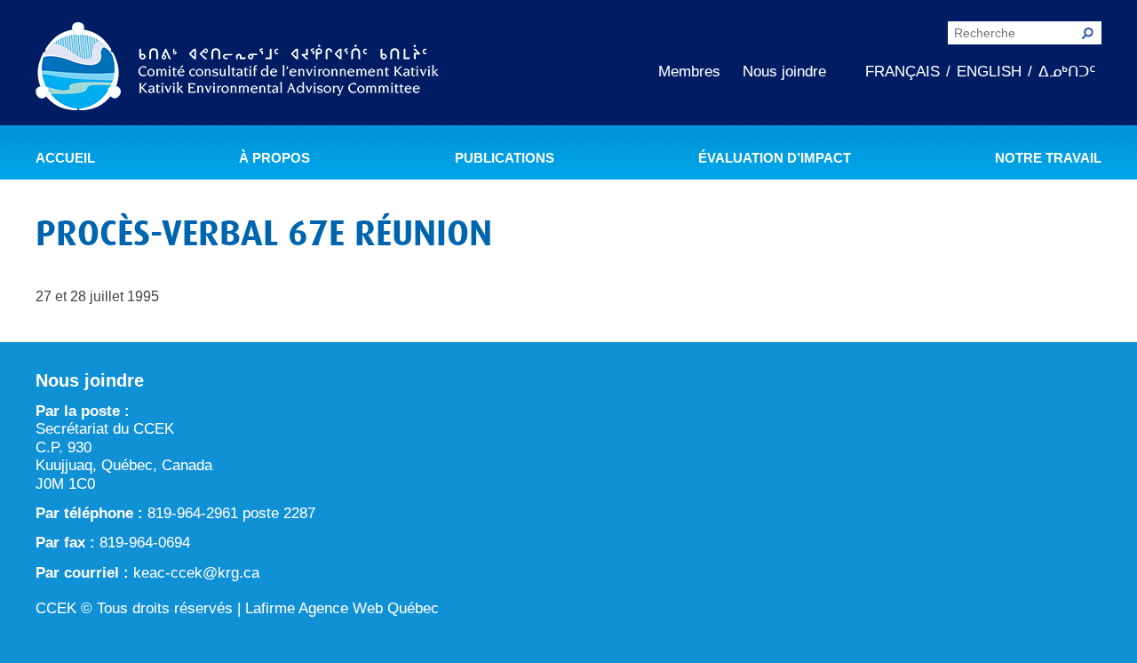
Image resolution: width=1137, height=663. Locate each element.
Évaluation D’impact (774, 158)
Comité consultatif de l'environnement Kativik (237, 69)
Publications (504, 158)
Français (902, 71)
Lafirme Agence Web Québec (342, 608)
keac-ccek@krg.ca (196, 572)
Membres (689, 71)
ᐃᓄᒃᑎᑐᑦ (1066, 71)
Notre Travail (1048, 158)
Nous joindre (784, 71)
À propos (274, 158)
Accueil (65, 158)
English (989, 71)
